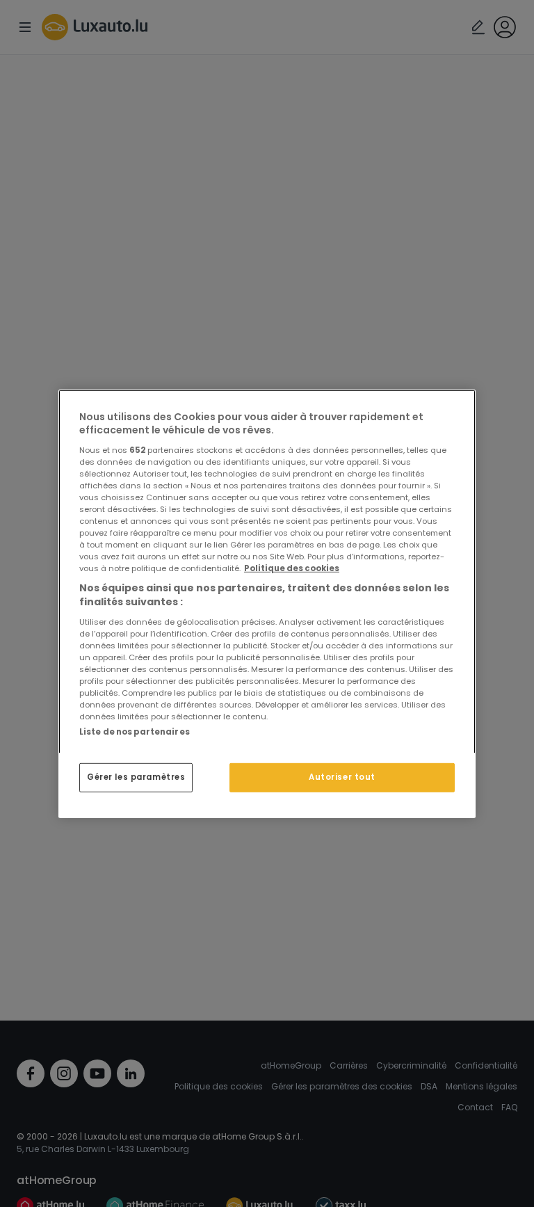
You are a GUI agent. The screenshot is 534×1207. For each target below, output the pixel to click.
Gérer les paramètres (136, 777)
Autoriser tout (342, 777)
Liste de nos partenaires (134, 731)
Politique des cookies (291, 568)
